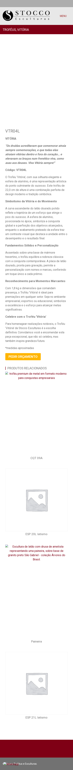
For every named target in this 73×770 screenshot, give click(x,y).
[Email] (9, 3)
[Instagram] (69, 3)
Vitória (23, 30)
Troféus (9, 30)
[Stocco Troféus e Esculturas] (26, 13)
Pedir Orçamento (23, 356)
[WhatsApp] (4, 3)
